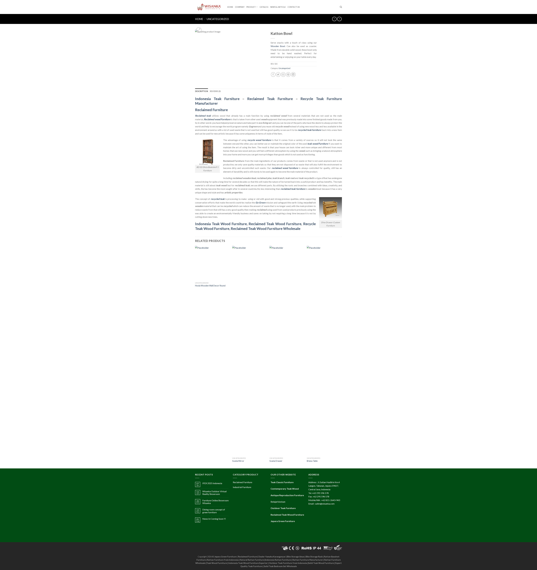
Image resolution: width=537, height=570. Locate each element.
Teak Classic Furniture (282, 482)
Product (251, 7)
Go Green (260, 202)
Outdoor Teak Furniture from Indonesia (288, 563)
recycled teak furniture (309, 130)
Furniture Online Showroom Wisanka (215, 501)
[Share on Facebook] (273, 74)
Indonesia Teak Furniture (217, 99)
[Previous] (195, 357)
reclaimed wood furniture (285, 168)
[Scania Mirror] (249, 351)
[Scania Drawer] (286, 351)
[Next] (341, 357)
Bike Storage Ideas (295, 556)
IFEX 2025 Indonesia (212, 483)
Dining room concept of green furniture (213, 510)
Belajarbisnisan (278, 501)
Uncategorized (218, 19)
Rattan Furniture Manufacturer (308, 560)
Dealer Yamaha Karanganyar (271, 556)
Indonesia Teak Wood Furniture (221, 224)
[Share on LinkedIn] (293, 74)
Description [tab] (201, 91)
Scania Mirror (238, 461)
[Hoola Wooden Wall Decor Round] (212, 263)
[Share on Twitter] (278, 74)
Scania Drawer (275, 461)
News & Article (278, 7)
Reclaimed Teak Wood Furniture (275, 224)
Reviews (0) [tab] (215, 91)
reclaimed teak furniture (293, 188)
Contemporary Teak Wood (285, 488)
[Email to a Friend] (283, 74)
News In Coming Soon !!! (214, 518)
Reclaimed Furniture (247, 556)
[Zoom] (199, 30)
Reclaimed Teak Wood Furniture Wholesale (265, 228)
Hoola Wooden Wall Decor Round (210, 285)
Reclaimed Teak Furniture (270, 99)
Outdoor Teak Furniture (283, 508)
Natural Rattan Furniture (252, 560)
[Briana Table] (324, 351)
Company (239, 7)
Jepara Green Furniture (225, 556)
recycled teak (218, 199)
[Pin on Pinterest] (288, 74)
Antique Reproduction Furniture (287, 495)
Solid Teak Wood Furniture (321, 563)
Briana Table (312, 461)
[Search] (341, 7)
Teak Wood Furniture (216, 563)
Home (230, 7)
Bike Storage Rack (314, 556)
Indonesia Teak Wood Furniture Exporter (248, 563)
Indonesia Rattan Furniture (278, 560)
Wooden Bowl (278, 46)
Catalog (264, 7)
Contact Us (294, 7)
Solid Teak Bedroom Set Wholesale (280, 566)
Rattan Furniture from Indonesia (222, 560)
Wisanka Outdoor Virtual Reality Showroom (214, 492)
